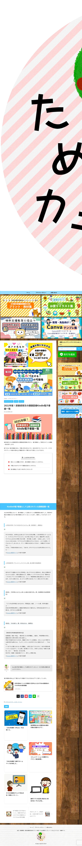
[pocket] (26, 696)
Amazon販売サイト (12, 552)
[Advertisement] (28, 490)
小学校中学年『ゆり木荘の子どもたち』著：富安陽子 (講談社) (24, 525)
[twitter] (18, 696)
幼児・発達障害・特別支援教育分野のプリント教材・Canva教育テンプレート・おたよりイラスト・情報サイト (41, 830)
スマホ (15, 702)
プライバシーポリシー (41, 292)
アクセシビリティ (9, 702)
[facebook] (22, 696)
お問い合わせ (54, 292)
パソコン (20, 702)
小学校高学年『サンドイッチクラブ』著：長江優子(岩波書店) (23, 563)
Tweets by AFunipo (63, 359)
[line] (34, 696)
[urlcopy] (38, 696)
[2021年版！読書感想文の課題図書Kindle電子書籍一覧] (30, 696)
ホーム (28, 292)
